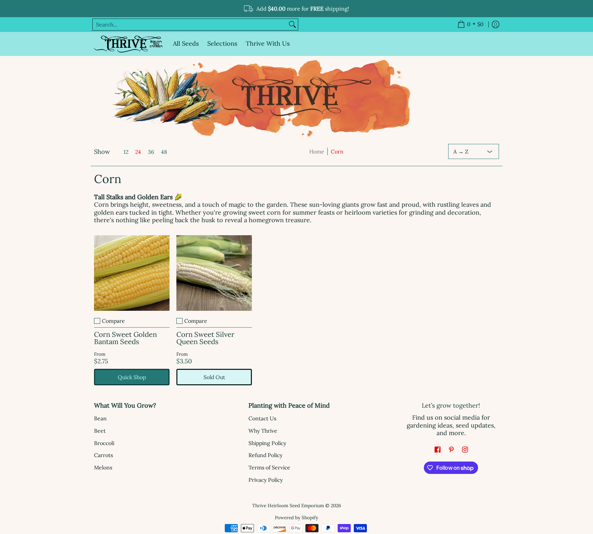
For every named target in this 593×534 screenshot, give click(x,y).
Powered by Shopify (296, 517)
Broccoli (104, 443)
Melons (103, 467)
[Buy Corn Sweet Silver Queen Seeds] (214, 273)
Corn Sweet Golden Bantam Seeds (125, 338)
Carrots (103, 455)
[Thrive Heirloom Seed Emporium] (128, 44)
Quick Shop (132, 377)
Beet (100, 430)
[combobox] (190, 24)
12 (126, 152)
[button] (437, 450)
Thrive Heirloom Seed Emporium (288, 505)
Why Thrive (262, 430)
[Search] (292, 24)
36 (151, 152)
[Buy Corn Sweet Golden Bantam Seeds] (132, 273)
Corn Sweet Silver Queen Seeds (205, 338)
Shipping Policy (267, 443)
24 (138, 152)
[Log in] (495, 24)
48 (164, 152)
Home (316, 151)
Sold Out (214, 377)
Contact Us (262, 418)
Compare (113, 321)
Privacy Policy (265, 479)
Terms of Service (269, 467)
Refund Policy (265, 455)
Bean (100, 418)
